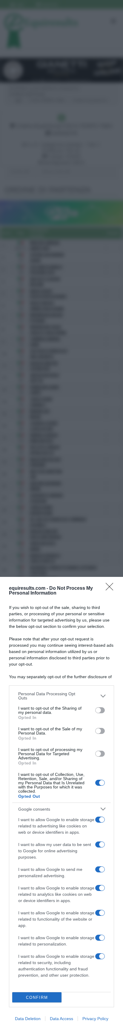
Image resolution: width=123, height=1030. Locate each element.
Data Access (61, 1018)
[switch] (100, 710)
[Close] (111, 588)
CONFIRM (37, 997)
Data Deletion (28, 1018)
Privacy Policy (95, 1018)
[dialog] (61, 803)
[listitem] (61, 696)
